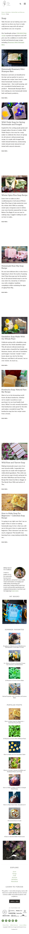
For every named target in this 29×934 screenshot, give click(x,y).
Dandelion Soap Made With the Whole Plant (13, 338)
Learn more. (15, 591)
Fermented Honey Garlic (14, 821)
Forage (15, 873)
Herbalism (8, 12)
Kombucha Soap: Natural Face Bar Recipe (14, 391)
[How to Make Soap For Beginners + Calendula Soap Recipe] (14, 714)
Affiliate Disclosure (14, 925)
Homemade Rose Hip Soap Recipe (13, 267)
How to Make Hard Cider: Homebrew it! (14, 805)
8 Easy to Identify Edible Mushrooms (14, 836)
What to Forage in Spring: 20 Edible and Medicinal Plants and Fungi (14, 771)
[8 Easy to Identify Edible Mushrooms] (14, 829)
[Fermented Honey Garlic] (14, 813)
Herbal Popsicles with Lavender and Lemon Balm (14, 697)
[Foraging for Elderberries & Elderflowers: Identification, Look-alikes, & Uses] (14, 639)
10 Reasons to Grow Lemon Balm (14, 680)
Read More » (5, 98)
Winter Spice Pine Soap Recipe (14, 195)
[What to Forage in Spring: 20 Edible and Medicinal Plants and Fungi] (14, 763)
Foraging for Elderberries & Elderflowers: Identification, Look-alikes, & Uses (14, 646)
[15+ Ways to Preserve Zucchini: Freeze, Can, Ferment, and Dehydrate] (14, 656)
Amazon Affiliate (22, 925)
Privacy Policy (6, 925)
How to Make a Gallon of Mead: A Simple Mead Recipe (14, 788)
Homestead (14, 881)
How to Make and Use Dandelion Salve (14, 754)
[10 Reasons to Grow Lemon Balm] (14, 673)
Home (3, 12)
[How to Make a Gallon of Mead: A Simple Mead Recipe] (14, 780)
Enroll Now (14, 901)
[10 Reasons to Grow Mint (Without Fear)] (14, 731)
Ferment (14, 877)
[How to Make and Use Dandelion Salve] (14, 747)
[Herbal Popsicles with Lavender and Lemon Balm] (14, 689)
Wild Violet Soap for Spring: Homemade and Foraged (13, 123)
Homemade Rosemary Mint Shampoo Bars (13, 70)
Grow (14, 872)
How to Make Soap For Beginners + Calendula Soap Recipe (13, 515)
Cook (14, 875)
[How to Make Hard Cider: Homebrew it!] (14, 798)
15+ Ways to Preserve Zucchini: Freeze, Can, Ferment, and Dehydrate (14, 664)
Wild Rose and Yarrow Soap (13, 463)
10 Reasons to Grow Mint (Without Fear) (14, 738)
